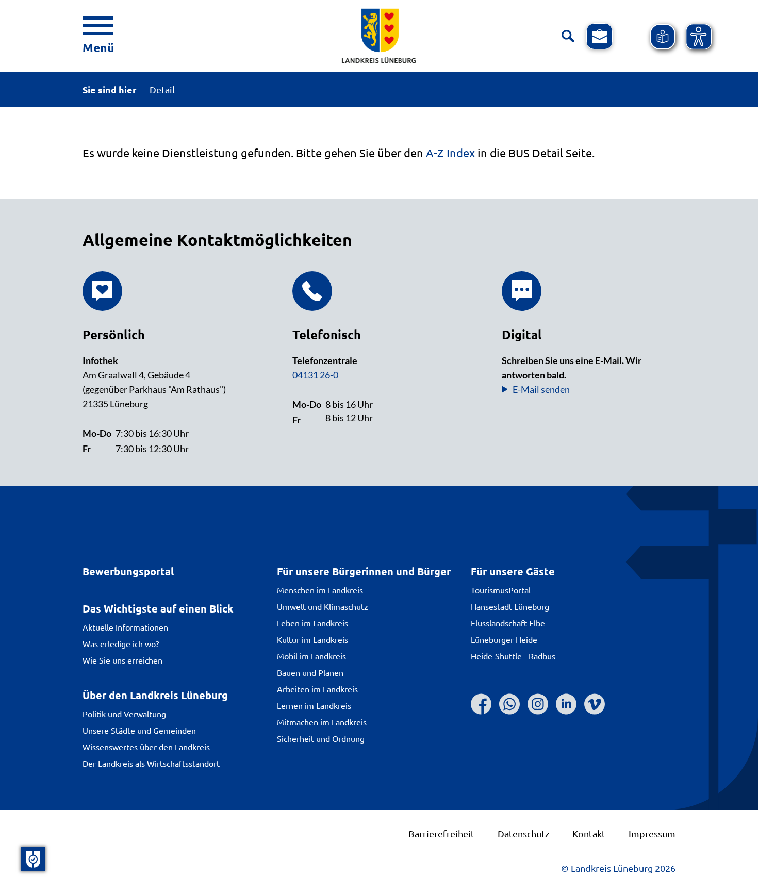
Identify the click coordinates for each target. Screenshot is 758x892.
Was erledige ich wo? (121, 643)
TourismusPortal (501, 590)
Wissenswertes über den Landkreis (146, 746)
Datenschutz (523, 833)
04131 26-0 (315, 375)
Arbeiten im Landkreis (317, 689)
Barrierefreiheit (441, 833)
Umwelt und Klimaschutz (322, 606)
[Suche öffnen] (568, 36)
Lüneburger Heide (504, 639)
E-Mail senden (541, 389)
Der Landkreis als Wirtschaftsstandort (151, 763)
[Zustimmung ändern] (33, 859)
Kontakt (588, 833)
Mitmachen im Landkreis (322, 722)
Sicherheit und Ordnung (321, 738)
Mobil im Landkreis (311, 656)
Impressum (652, 833)
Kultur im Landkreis (312, 639)
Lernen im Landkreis (314, 705)
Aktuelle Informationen (125, 627)
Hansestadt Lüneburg (510, 606)
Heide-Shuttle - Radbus (513, 656)
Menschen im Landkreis (320, 590)
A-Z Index (450, 152)
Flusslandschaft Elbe (508, 623)
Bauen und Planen (310, 672)
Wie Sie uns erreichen (122, 660)
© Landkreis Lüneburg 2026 (618, 868)
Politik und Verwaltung (124, 713)
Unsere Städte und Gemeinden (139, 730)
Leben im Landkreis (312, 623)
